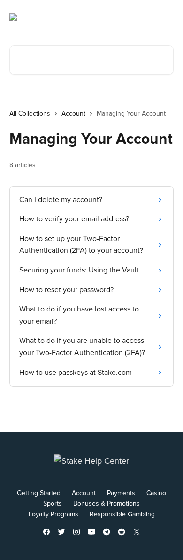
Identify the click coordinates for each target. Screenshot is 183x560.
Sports (52, 503)
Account (73, 113)
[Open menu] (165, 17)
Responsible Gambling (122, 514)
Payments (121, 493)
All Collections (29, 113)
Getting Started (39, 493)
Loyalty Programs (53, 514)
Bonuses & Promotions (106, 503)
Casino (156, 493)
